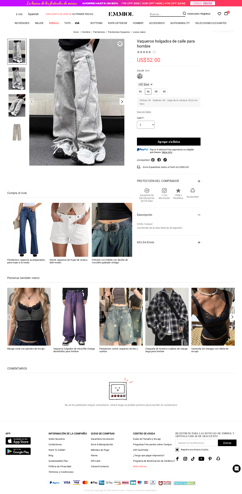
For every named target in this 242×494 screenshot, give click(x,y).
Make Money (140, 466)
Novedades (22, 23)
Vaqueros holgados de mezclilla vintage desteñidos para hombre (74, 350)
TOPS (67, 23)
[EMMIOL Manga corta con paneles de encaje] (29, 316)
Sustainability (180, 23)
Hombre (138, 23)
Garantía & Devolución (102, 439)
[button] (232, 317)
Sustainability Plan (58, 461)
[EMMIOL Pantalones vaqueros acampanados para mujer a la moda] (27, 230)
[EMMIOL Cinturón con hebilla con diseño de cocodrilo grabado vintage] (112, 230)
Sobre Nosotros (57, 439)
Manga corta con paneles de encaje (26, 348)
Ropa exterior (117, 23)
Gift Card (95, 461)
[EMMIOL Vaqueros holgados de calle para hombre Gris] (139, 77)
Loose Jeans (139, 32)
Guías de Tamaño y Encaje (147, 439)
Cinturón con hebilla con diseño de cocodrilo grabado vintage (110, 261)
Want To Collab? (57, 450)
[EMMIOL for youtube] (201, 458)
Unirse (227, 443)
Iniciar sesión (193, 13)
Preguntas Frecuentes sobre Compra (152, 444)
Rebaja (54, 23)
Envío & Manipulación (102, 444)
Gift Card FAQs (140, 450)
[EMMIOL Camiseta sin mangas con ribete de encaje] (213, 316)
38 (156, 91)
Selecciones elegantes (210, 23)
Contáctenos (55, 444)
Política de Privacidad (60, 466)
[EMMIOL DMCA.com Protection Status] (184, 485)
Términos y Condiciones (61, 472)
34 (140, 91)
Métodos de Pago (100, 450)
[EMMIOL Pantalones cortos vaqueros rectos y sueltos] (121, 316)
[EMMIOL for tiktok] (193, 458)
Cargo (81, 23)
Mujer (39, 23)
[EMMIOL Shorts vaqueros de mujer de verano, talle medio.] (70, 230)
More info (167, 152)
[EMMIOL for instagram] (185, 458)
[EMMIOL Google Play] (18, 454)
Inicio (76, 32)
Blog (51, 455)
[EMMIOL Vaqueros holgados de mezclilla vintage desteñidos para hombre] (75, 316)
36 (148, 91)
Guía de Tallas (144, 112)
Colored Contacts (100, 466)
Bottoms (96, 23)
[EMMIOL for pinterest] (210, 458)
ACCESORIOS (157, 23)
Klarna (94, 455)
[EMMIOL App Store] (18, 444)
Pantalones (99, 32)
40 (164, 91)
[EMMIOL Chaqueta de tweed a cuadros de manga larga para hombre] (167, 316)
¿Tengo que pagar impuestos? (148, 455)
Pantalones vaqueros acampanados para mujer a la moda (26, 261)
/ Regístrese (205, 13)
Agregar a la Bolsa (169, 141)
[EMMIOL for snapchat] (218, 458)
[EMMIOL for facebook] (177, 458)
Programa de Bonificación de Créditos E (154, 461)
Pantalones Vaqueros (119, 32)
